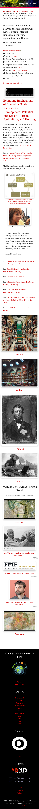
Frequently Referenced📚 (12, 50)
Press (19, 721)
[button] (9, 4)
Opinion (19, 718)
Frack (10, 11)
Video (19, 724)
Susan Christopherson (19, 70)
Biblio (19, 354)
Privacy (19, 682)
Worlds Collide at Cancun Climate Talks (19, 573)
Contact (19, 481)
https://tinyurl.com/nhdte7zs (12, 83)
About (19, 788)
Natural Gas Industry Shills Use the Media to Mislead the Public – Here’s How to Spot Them (19, 300)
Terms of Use (19, 684)
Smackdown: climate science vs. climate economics (20, 603)
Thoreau (19, 448)
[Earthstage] (3, 4)
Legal (19, 716)
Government (19, 713)
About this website (20, 11)
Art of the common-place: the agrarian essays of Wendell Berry (20, 554)
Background (19, 698)
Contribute (19, 790)
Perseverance (19, 634)
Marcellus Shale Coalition (15, 277)
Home (5, 11)
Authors (19, 390)
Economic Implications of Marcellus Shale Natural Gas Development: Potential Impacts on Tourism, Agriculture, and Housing (19, 109)
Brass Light (19, 522)
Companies (19, 703)
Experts (31, 11)
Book (21, 67)
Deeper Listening (19, 705)
